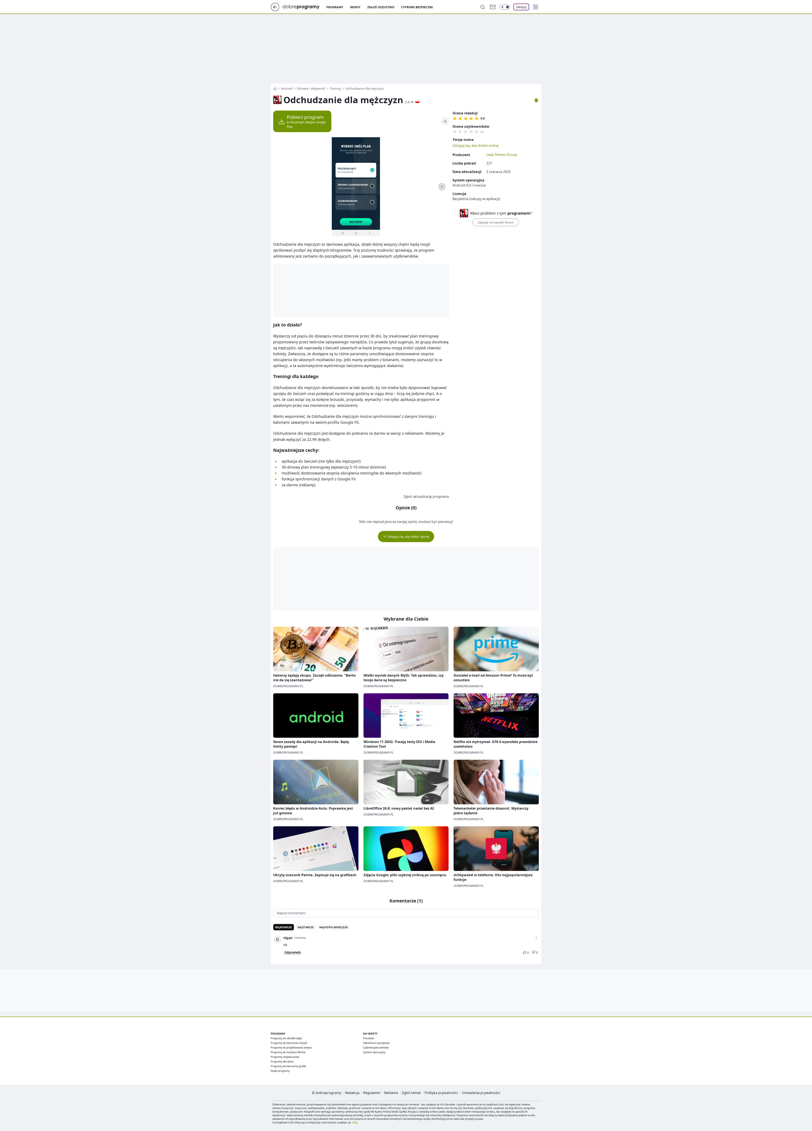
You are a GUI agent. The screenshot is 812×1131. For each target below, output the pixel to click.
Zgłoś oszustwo (380, 7)
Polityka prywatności (441, 1092)
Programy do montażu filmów (288, 1052)
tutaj (354, 1122)
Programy (334, 7)
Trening (335, 88)
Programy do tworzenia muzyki (289, 1043)
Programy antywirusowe (285, 1057)
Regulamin (371, 1092)
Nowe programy (280, 1071)
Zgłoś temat (411, 1092)
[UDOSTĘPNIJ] (445, 121)
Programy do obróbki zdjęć (286, 1038)
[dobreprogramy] (304, 6)
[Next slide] (442, 187)
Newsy (355, 7)
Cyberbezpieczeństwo (376, 1047)
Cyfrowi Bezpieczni (417, 7)
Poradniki (368, 1038)
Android (286, 88)
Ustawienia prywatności (481, 1092)
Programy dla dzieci (282, 1061)
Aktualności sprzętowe (376, 1043)
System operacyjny (374, 1052)
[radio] (455, 118)
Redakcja (352, 1092)
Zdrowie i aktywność (311, 88)
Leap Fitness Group (501, 154)
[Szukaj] (482, 7)
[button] (535, 7)
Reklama (391, 1092)
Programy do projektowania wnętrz (291, 1047)
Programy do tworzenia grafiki (288, 1066)
